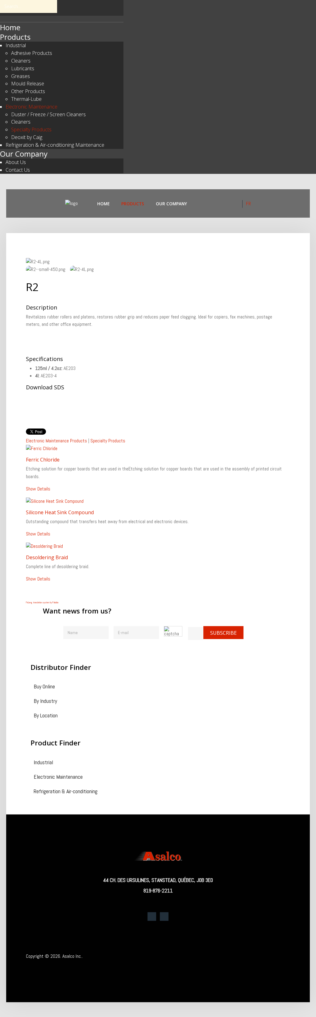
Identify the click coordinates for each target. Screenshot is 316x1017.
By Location (46, 716)
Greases (20, 76)
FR (248, 203)
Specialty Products (31, 129)
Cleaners (21, 60)
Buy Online (44, 687)
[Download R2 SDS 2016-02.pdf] (41, 408)
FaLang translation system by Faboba (42, 602)
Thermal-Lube (26, 99)
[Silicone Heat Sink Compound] (55, 501)
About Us (16, 162)
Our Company (24, 154)
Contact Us (18, 169)
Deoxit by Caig (26, 137)
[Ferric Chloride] (41, 448)
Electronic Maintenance (31, 106)
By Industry (45, 701)
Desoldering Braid (47, 557)
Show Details (38, 489)
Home (10, 27)
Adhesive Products (31, 53)
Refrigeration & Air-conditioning (66, 792)
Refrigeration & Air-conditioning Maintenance (55, 144)
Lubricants (22, 68)
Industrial (16, 45)
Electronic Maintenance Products (56, 440)
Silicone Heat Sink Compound (60, 512)
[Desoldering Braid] (44, 546)
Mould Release (27, 83)
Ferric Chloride (43, 459)
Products (15, 37)
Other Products (28, 91)
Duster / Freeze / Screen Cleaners (48, 114)
